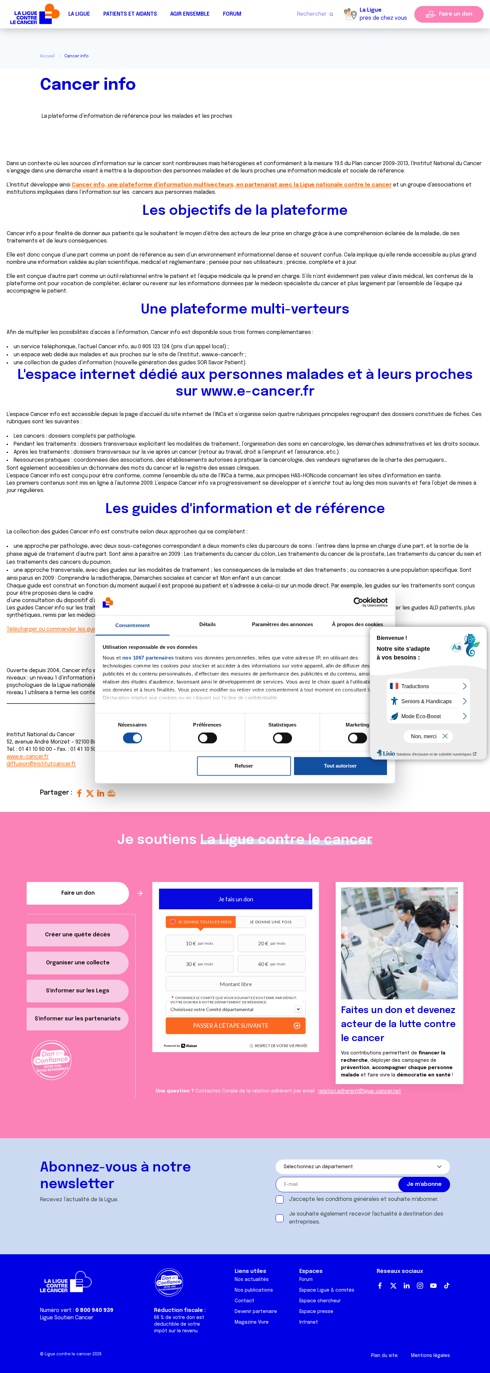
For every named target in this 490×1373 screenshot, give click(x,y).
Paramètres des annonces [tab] (282, 624)
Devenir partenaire (256, 1311)
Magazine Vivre (252, 1322)
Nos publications (254, 1290)
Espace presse (316, 1311)
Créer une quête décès (77, 935)
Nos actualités (252, 1279)
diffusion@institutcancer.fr (41, 764)
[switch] (207, 738)
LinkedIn (406, 1285)
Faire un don (455, 14)
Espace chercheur (320, 1301)
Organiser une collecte (78, 963)
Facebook (380, 1285)
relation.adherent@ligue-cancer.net (359, 1091)
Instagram (420, 1285)
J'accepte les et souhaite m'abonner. (363, 1199)
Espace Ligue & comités (326, 1290)
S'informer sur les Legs (77, 991)
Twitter (393, 1285)
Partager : (57, 792)
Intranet (308, 1322)
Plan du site (384, 1355)
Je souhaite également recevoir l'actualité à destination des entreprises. (366, 1218)
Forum (232, 14)
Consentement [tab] (132, 625)
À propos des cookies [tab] (357, 624)
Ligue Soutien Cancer (66, 1318)
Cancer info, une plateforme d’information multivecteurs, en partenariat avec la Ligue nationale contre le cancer (232, 185)
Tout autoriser (340, 766)
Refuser (244, 766)
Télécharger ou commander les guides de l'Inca (66, 629)
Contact (244, 1301)
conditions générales (352, 1199)
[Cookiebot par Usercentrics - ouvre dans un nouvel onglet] (358, 602)
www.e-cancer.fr (223, 355)
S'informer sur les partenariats (78, 1019)
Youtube (433, 1285)
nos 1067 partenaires (148, 657)
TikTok (446, 1285)
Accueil (47, 56)
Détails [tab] (207, 624)
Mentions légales (430, 1355)
